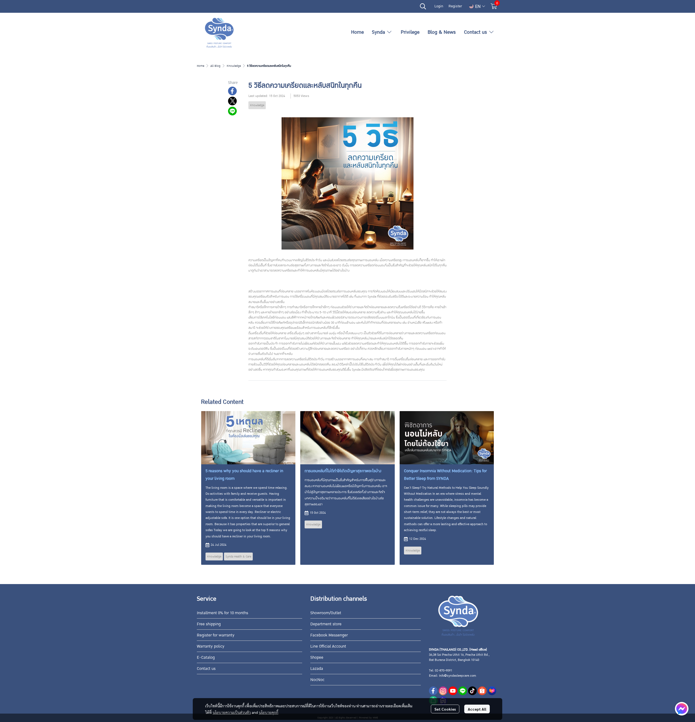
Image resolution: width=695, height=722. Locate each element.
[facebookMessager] (681, 708)
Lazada (316, 668)
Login (438, 6)
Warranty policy (211, 646)
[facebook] (433, 690)
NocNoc (317, 679)
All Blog (215, 66)
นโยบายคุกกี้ (268, 712)
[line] (462, 690)
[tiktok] (472, 690)
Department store (326, 624)
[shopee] (482, 690)
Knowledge (234, 66)
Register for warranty (216, 635)
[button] (423, 6)
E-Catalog (206, 657)
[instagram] (443, 690)
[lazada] (492, 690)
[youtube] (452, 690)
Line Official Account (328, 646)
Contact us (206, 668)
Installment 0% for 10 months (222, 613)
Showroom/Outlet (325, 613)
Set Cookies (445, 709)
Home (200, 66)
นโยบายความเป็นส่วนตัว (232, 712)
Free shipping (209, 624)
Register (455, 6)
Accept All (477, 709)
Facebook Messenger (329, 635)
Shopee (316, 657)
